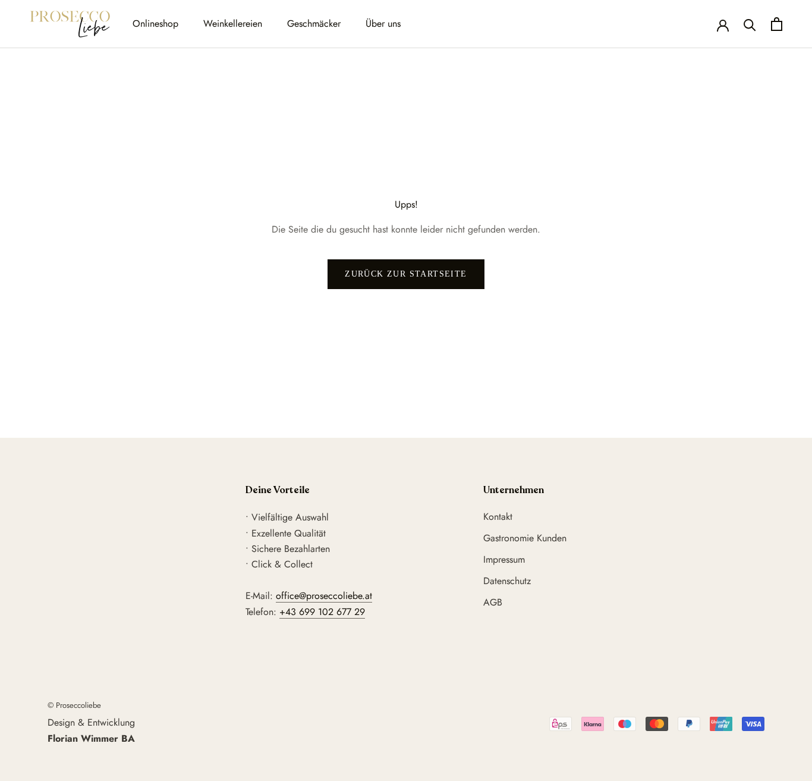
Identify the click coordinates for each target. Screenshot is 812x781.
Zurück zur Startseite (406, 273)
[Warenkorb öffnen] (776, 24)
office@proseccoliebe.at (324, 596)
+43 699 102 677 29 (322, 612)
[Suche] (750, 24)
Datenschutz (507, 581)
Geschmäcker (314, 23)
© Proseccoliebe (74, 705)
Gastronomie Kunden (524, 538)
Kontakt (497, 516)
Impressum (504, 559)
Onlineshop (155, 23)
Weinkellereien (232, 23)
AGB (492, 602)
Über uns (383, 23)
